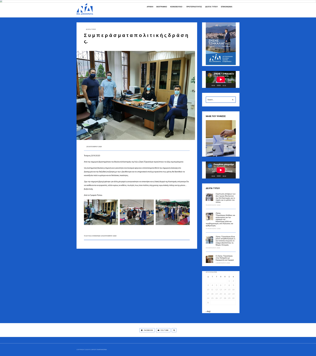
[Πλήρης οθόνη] (232, 85)
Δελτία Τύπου (211, 7)
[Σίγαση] (228, 85)
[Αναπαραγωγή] (209, 85)
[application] (221, 79)
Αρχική (150, 7)
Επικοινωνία (226, 7)
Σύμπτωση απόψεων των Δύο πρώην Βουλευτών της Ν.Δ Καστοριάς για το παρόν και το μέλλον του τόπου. (226, 198)
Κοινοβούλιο (176, 7)
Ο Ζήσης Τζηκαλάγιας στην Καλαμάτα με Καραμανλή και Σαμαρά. (225, 258)
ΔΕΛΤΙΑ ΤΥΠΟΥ (91, 29)
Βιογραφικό (161, 7)
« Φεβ (208, 311)
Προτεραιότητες (194, 7)
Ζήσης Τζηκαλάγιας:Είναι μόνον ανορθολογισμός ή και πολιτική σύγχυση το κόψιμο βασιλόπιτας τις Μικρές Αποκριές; (225, 240)
